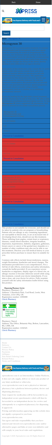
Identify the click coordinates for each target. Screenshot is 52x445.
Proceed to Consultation (13, 136)
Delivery (5, 345)
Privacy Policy (8, 350)
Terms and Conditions (11, 361)
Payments (6, 352)
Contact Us (6, 347)
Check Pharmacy (9, 299)
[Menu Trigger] (43, 19)
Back (13, 2)
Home (38, 2)
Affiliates (6, 354)
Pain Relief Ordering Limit (13, 356)
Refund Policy (8, 359)
